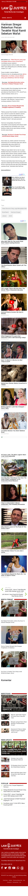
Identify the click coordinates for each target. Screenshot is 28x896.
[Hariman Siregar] (15, 212)
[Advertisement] (14, 823)
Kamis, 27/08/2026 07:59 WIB (9, 1)
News (6, 22)
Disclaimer (9, 882)
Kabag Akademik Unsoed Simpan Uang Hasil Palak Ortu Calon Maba (15, 790)
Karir (24, 880)
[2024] (10, 216)
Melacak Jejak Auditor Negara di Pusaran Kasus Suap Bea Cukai (18, 716)
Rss (20, 882)
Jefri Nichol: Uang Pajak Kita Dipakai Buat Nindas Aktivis (12, 595)
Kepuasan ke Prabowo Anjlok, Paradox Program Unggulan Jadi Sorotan (18, 730)
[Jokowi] (4, 216)
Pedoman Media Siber (17, 880)
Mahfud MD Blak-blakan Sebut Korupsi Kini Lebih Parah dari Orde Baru (18, 774)
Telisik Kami (5, 880)
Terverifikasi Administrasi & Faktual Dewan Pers (13, 860)
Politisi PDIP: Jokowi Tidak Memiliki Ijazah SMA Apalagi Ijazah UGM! (15, 590)
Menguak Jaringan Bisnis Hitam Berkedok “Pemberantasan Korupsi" (19, 723)
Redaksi (10, 880)
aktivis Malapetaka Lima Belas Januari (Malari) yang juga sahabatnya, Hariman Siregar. (13, 75)
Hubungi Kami (16, 882)
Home (2, 22)
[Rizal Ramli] (5, 212)
